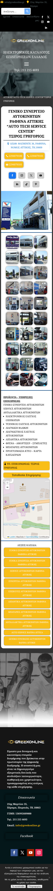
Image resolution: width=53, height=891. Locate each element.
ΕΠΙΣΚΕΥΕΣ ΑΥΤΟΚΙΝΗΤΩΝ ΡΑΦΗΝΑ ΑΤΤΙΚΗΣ (27, 593)
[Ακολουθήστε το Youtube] (48, 21)
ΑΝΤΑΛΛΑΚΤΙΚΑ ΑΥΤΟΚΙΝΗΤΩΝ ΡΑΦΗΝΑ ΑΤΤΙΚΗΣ (27, 624)
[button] (26, 505)
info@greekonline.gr (14, 2)
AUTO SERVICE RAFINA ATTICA (27, 632)
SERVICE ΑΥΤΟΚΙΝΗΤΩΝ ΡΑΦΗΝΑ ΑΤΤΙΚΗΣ (27, 573)
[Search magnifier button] (27, 11)
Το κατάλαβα (18, 886)
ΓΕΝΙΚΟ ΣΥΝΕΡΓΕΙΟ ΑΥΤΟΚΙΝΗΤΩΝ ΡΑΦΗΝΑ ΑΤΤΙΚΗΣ (27, 552)
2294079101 (36, 155)
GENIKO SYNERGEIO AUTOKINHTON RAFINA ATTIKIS (27, 641)
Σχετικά (6, 16)
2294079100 (15, 155)
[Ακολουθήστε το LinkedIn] (46, 27)
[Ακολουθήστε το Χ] (48, 17)
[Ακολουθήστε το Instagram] (42, 21)
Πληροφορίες (34, 886)
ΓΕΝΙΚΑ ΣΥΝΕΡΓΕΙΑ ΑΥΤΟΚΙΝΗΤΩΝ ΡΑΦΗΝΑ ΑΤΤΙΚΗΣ (27, 562)
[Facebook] (12, 175)
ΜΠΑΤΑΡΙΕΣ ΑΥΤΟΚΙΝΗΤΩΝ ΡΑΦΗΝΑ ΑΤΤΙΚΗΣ (27, 614)
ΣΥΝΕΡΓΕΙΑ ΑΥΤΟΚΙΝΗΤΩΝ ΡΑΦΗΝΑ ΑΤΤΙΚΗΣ (27, 583)
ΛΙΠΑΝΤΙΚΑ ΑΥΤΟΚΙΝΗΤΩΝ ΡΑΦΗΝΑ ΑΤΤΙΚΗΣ (27, 603)
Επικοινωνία (18, 16)
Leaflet (12, 536)
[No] (49, 877)
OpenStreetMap (32, 536)
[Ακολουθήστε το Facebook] (42, 17)
